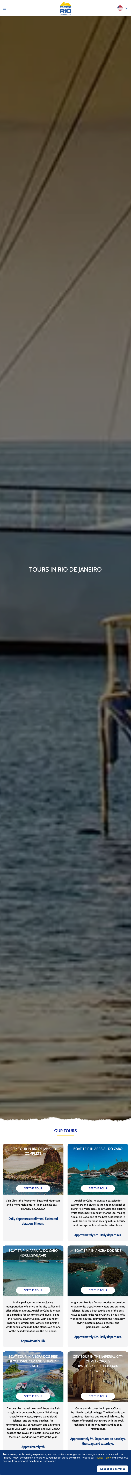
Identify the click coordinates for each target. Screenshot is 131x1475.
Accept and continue (113, 1468)
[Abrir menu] (8, 8)
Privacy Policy (103, 1457)
